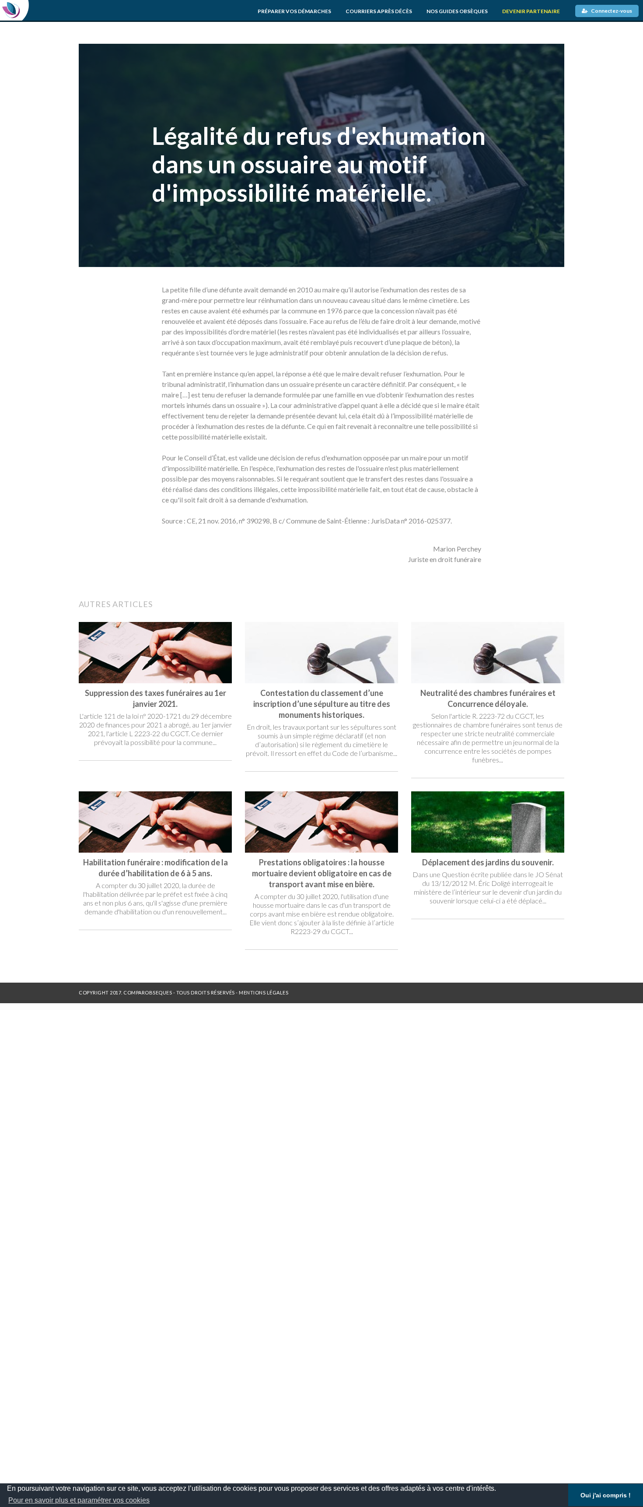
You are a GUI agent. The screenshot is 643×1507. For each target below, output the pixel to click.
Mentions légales (263, 992)
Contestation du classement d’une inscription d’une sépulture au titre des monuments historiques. (321, 704)
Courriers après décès (379, 11)
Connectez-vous (611, 10)
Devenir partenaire (531, 11)
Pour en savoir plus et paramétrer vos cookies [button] (79, 1500)
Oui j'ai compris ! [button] (605, 1495)
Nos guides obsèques (457, 11)
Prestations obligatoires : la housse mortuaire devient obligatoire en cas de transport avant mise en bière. (321, 873)
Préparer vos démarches (294, 11)
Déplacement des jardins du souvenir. (488, 862)
